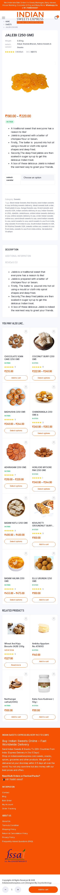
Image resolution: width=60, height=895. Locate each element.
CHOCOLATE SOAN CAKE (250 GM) (13, 358)
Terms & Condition (10, 825)
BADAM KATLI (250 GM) (16, 523)
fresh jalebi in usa (12, 208)
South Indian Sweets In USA (42, 224)
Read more (16, 665)
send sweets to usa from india (41, 221)
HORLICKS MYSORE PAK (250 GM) (42, 468)
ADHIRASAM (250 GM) (15, 467)
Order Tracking (9, 808)
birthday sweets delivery (21, 205)
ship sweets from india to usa (17, 224)
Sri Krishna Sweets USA (15, 226)
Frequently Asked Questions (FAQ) (17, 841)
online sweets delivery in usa (23, 216)
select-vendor (9, 178)
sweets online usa (33, 226)
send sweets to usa (19, 221)
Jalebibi (15, 213)
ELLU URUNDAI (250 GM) (42, 579)
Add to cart (43, 889)
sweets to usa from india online (28, 229)
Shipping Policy (9, 829)
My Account (7, 804)
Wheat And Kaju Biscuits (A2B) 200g (14, 645)
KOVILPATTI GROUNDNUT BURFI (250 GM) (42, 524)
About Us (6, 821)
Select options (44, 378)
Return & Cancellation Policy (15, 833)
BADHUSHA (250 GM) (14, 412)
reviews (19, 52)
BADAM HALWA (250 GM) (14, 579)
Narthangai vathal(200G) (11, 700)
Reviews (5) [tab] (11, 262)
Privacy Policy (8, 837)
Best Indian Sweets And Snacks (23, 203)
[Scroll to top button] (55, 883)
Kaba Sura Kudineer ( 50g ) (43, 700)
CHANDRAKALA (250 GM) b (42, 413)
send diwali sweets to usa (26, 218)
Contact (5, 792)
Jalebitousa (24, 213)
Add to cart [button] (16, 378)
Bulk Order (7, 800)
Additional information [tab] (18, 255)
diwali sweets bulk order (43, 205)
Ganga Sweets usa (29, 208)
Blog (4, 796)
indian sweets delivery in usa (28, 211)
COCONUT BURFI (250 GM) (43, 358)
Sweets (17, 199)
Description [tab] (11, 249)
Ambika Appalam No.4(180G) (40, 645)
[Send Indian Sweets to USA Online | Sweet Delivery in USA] (30, 18)
